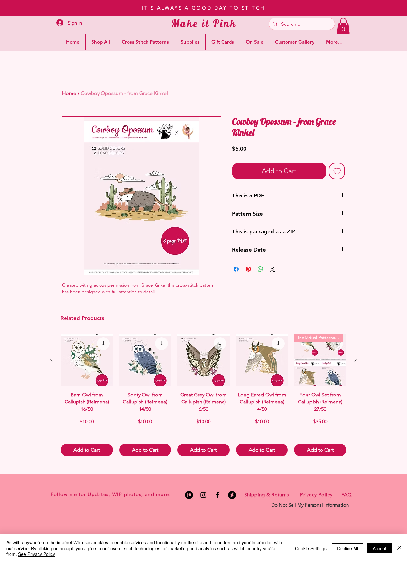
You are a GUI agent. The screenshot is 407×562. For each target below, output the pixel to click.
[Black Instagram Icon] (203, 495)
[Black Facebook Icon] (218, 495)
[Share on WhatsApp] (260, 269)
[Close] (399, 548)
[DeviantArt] (232, 495)
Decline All (347, 548)
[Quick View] (87, 360)
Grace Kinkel (153, 285)
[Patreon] (189, 495)
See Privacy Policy (36, 554)
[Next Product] (355, 360)
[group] (203, 395)
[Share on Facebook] (236, 269)
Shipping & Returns (266, 495)
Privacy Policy (316, 495)
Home (69, 93)
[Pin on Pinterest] (248, 269)
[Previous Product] (51, 360)
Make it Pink (204, 23)
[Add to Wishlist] (337, 171)
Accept (379, 548)
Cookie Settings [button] (311, 548)
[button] (343, 26)
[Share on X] (272, 269)
